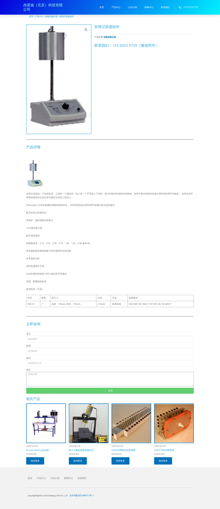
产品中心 (115, 7)
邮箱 (28, 345)
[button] (86, 29)
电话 (28, 358)
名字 (28, 333)
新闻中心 (148, 7)
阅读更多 (35, 460)
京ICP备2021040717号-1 (81, 495)
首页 (102, 7)
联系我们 (165, 7)
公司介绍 (132, 7)
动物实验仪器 (51, 16)
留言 (28, 370)
